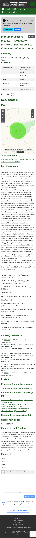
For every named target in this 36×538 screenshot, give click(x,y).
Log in (18, 534)
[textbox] (20, 483)
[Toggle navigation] (32, 4)
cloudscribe (28, 533)
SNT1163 (7, 348)
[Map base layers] (3, 114)
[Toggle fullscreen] (32, 110)
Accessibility (18, 522)
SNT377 (6, 355)
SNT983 (6, 353)
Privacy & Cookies (18, 524)
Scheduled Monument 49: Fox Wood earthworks (16, 388)
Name (3, 458)
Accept (17, 29)
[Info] (3, 117)
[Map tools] (3, 121)
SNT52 (6, 373)
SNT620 (6, 368)
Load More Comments (18, 510)
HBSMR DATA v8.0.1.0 (17, 533)
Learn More (8, 29)
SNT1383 (7, 340)
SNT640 (6, 364)
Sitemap (18, 526)
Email (3, 464)
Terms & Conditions (18, 520)
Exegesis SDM (21, 531)
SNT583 (6, 359)
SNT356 (6, 344)
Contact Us (18, 518)
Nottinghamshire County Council (22, 527)
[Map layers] (3, 111)
